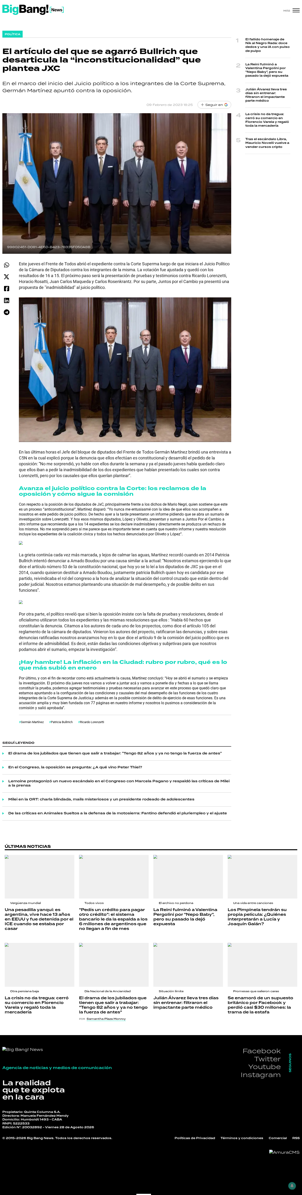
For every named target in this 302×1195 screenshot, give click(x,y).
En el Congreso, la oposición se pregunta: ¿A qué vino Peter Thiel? (75, 767)
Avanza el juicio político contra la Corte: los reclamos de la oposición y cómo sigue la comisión (112, 491)
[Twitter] (6, 277)
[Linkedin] (6, 300)
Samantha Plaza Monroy (106, 1019)
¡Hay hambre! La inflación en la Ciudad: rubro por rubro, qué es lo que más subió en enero (123, 665)
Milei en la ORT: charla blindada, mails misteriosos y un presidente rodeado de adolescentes (101, 799)
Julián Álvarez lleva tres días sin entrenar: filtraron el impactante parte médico (266, 95)
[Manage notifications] (292, 1186)
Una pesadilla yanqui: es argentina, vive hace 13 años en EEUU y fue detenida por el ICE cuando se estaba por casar (39, 919)
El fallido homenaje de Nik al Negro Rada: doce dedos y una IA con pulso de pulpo (267, 45)
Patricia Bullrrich (62, 722)
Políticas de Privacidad (195, 1138)
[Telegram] (6, 312)
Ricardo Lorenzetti (92, 722)
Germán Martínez (32, 722)
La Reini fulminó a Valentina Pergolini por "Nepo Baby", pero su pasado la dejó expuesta (266, 70)
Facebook (262, 1050)
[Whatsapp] (6, 265)
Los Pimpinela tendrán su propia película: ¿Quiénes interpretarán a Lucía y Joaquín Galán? (257, 917)
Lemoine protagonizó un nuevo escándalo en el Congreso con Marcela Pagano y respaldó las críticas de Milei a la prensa (119, 783)
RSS (296, 1138)
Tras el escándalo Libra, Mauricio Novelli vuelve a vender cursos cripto (267, 143)
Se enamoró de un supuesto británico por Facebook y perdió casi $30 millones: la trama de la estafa (260, 1005)
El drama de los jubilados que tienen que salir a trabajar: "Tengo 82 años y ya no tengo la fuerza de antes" (115, 753)
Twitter (267, 1058)
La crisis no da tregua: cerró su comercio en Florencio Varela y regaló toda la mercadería (267, 120)
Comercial (278, 1138)
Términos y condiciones (242, 1138)
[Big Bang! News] (33, 10)
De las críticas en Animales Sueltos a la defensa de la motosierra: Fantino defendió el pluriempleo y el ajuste (117, 813)
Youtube (264, 1066)
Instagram (261, 1074)
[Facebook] (6, 288)
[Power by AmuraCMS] (284, 1152)
